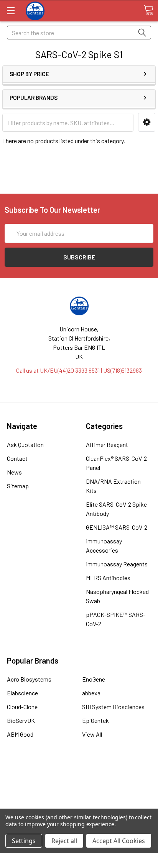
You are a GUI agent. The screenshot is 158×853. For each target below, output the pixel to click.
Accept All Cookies (118, 841)
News (14, 472)
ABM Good (20, 734)
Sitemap (18, 485)
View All (92, 734)
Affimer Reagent (107, 444)
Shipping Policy (79, 784)
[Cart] (148, 10)
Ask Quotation (25, 444)
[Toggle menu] (10, 10)
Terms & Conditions (79, 775)
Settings (24, 841)
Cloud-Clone (22, 706)
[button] (146, 122)
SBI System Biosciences (113, 706)
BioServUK (21, 720)
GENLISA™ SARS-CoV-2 (116, 527)
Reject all (64, 841)
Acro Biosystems (29, 679)
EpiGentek (95, 720)
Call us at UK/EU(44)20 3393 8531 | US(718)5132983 (79, 370)
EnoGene (93, 679)
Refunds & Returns (79, 794)
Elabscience (22, 692)
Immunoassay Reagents (117, 564)
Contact (17, 458)
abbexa (91, 692)
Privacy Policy (79, 803)
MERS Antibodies (108, 577)
